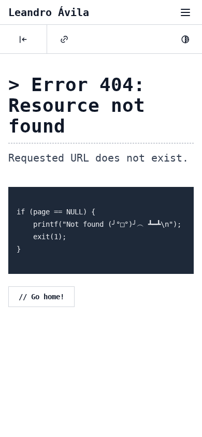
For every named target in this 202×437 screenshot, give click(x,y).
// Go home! (41, 297)
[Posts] (23, 39)
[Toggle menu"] (185, 12)
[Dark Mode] (185, 39)
